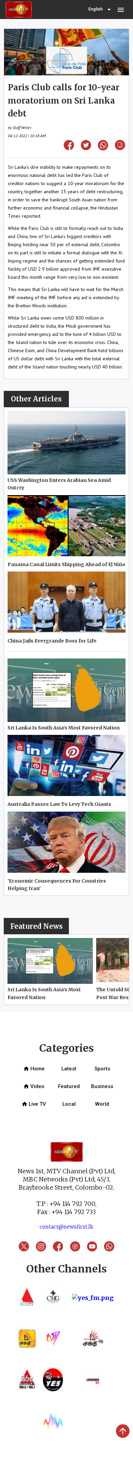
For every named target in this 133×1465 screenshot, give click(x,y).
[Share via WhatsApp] (103, 148)
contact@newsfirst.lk (66, 1227)
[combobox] (100, 9)
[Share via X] (86, 148)
